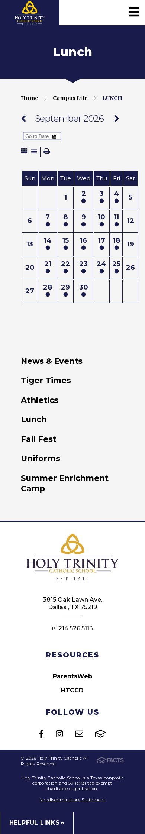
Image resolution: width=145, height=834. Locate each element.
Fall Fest (38, 439)
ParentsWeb (72, 676)
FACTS (100, 734)
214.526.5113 (75, 628)
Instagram (59, 734)
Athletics (39, 400)
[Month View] (24, 152)
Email (79, 734)
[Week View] (34, 152)
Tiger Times (46, 380)
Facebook (41, 734)
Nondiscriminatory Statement (72, 799)
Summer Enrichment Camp (64, 483)
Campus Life (70, 98)
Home (29, 98)
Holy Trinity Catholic (30, 13)
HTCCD (72, 690)
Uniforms (40, 458)
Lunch (112, 98)
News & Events (52, 361)
